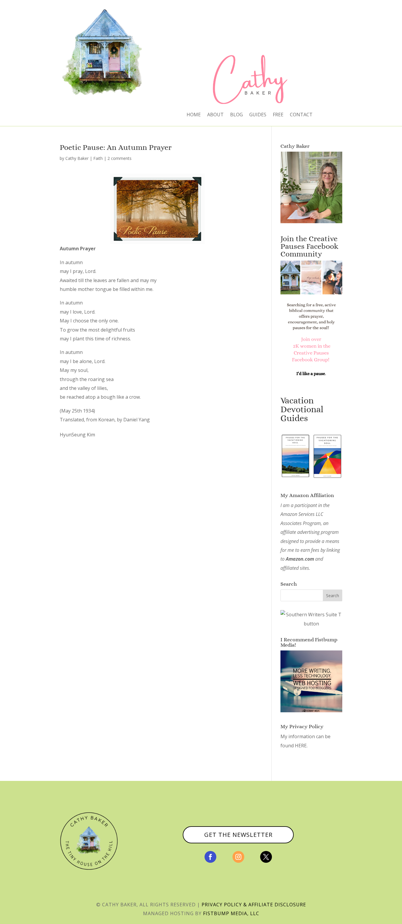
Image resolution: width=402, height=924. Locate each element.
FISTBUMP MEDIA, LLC (231, 913)
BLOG (236, 115)
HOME (194, 115)
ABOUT (215, 115)
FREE (278, 115)
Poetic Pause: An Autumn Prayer (116, 147)
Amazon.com (300, 559)
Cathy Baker (77, 158)
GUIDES (257, 115)
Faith (98, 158)
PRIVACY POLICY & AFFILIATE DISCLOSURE (254, 904)
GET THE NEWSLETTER (238, 835)
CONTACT (301, 115)
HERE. (301, 745)
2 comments (119, 158)
